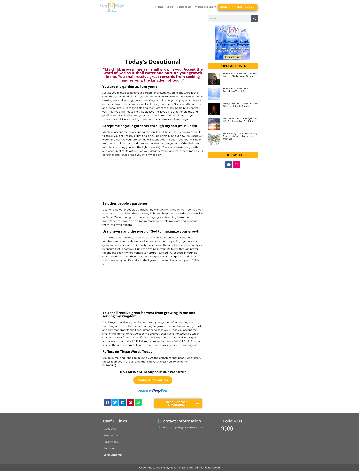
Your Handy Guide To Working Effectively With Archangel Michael (240, 136)
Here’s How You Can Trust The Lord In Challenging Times (240, 74)
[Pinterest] (130, 402)
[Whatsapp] (138, 402)
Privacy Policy (111, 442)
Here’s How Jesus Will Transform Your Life (235, 89)
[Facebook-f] (223, 428)
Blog (170, 6)
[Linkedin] (122, 402)
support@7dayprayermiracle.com (184, 427)
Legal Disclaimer (113, 454)
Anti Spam (110, 448)
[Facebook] (107, 402)
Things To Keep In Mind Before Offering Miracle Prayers (240, 105)
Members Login (205, 6)
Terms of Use (111, 435)
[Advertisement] (152, 36)
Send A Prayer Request (237, 6)
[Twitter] (114, 402)
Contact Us (183, 6)
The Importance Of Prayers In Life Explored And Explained (240, 120)
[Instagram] (236, 164)
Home (159, 6)
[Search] (254, 18)
